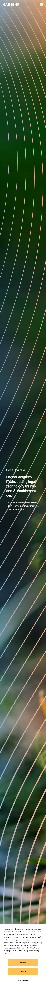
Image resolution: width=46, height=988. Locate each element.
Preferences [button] (8, 953)
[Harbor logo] (11, 4)
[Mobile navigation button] (42, 4)
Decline (23, 971)
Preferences (23, 980)
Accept (23, 962)
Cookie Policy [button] (29, 948)
